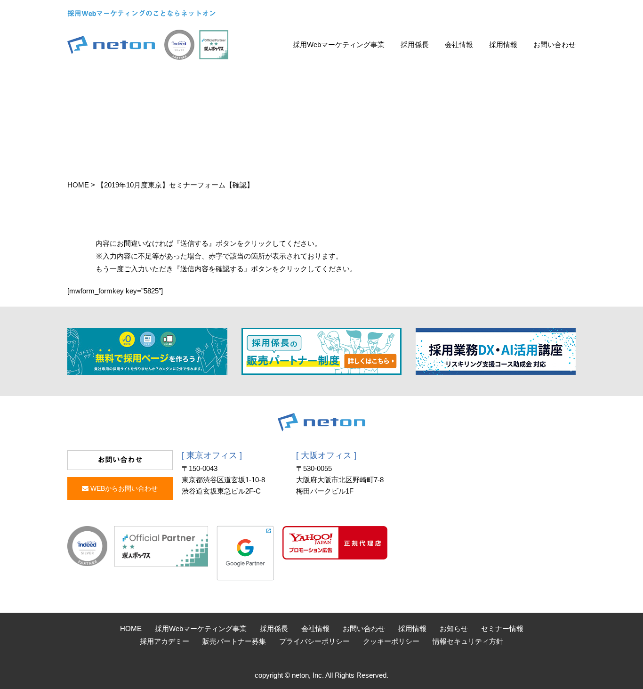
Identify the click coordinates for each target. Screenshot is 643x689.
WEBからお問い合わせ (123, 488)
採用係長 (415, 45)
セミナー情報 (502, 628)
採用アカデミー (164, 641)
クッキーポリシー (391, 641)
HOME (78, 185)
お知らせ (454, 628)
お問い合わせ (554, 45)
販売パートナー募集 (234, 641)
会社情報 (459, 45)
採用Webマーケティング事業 (339, 45)
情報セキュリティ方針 (468, 641)
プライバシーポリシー (314, 641)
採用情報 (503, 45)
